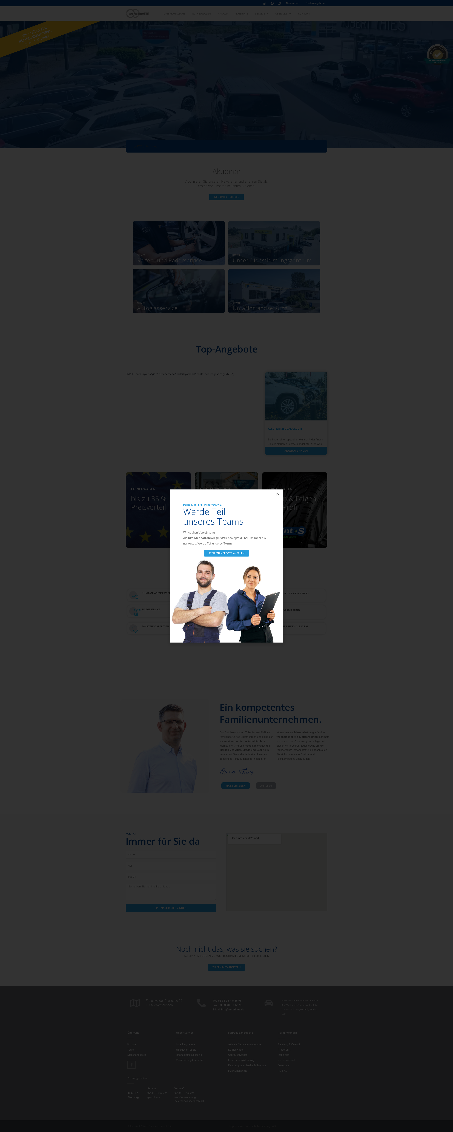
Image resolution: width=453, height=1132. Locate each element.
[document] (226, 566)
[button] (278, 494)
